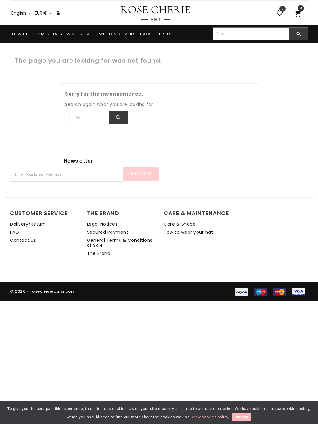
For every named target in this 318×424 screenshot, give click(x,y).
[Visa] (298, 291)
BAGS (146, 34)
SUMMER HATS (47, 34)
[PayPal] (241, 291)
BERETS (164, 34)
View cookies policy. (210, 417)
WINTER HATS (81, 34)
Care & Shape (180, 224)
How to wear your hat (188, 232)
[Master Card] (279, 291)
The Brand (99, 253)
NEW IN (19, 34)
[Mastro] (260, 291)
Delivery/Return (28, 224)
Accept (242, 417)
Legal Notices (102, 224)
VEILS (130, 34)
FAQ (14, 232)
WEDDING (109, 34)
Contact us (23, 240)
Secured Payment (108, 232)
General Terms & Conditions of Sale (119, 243)
